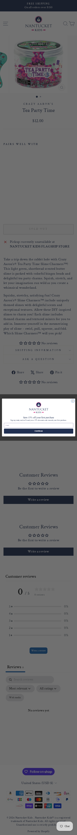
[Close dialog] (72, 401)
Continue (38, 431)
